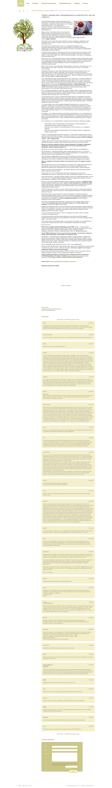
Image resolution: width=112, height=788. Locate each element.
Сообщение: (47, 753)
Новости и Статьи (40, 10)
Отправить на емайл (23, 11)
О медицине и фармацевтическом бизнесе (51, 308)
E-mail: (46, 750)
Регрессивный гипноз (65, 3)
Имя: (46, 746)
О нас (27, 3)
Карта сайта (27, 11)
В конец (77, 319)
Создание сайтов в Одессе (87, 785)
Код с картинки (68, 768)
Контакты (85, 3)
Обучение (77, 3)
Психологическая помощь (48, 3)
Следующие (72, 319)
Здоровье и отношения (49, 10)
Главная (20, 3)
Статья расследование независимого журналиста (63, 261)
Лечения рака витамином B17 (48, 310)
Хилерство (35, 3)
